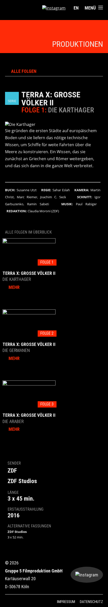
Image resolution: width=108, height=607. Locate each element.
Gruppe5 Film (21, 8)
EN (76, 8)
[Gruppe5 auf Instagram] (54, 8)
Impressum (66, 601)
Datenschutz (91, 601)
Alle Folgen (23, 71)
